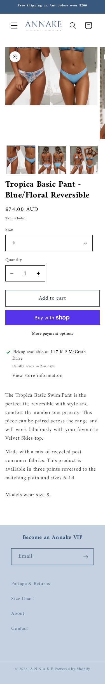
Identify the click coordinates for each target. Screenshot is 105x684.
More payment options (52, 334)
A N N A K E (42, 669)
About (17, 613)
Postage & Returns (30, 583)
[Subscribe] (86, 556)
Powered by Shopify (72, 669)
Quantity (13, 260)
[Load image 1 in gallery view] (21, 160)
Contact (19, 628)
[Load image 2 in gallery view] (52, 160)
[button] (14, 25)
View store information (37, 375)
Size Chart (22, 598)
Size (9, 230)
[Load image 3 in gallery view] (84, 160)
